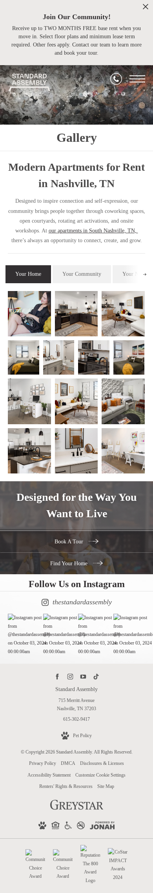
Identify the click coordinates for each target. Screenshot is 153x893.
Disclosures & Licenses (102, 763)
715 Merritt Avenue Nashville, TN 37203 (76, 705)
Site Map (105, 786)
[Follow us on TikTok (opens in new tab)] (96, 676)
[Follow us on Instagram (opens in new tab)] (70, 676)
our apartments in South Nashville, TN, (93, 231)
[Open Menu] (137, 78)
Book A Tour (70, 542)
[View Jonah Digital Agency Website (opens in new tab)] (102, 827)
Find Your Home (69, 563)
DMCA (68, 763)
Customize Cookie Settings (100, 775)
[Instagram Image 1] (23, 635)
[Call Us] (116, 79)
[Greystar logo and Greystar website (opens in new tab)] (76, 809)
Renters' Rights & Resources (66, 786)
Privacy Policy (42, 763)
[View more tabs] (145, 274)
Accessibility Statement (49, 775)
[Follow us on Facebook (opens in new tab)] (57, 676)
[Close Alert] (145, 9)
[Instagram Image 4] (129, 635)
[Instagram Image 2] (59, 635)
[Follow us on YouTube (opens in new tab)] (83, 676)
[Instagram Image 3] (93, 635)
